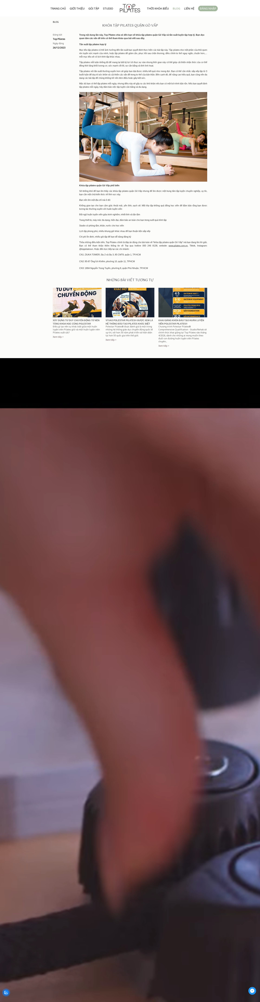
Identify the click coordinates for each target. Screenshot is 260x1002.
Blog (176, 8)
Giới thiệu (77, 8)
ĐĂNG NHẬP (208, 8)
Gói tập (93, 8)
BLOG (56, 21)
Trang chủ (58, 8)
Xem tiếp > (58, 336)
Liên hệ (189, 8)
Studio (108, 8)
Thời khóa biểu (158, 8)
